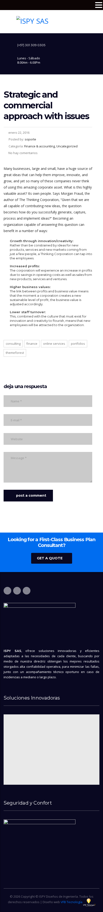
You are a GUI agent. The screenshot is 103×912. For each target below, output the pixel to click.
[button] (98, 5)
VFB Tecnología (71, 902)
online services (54, 343)
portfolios (78, 343)
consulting (13, 343)
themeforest (15, 352)
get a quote (50, 558)
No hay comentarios (23, 153)
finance (31, 343)
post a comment (31, 495)
